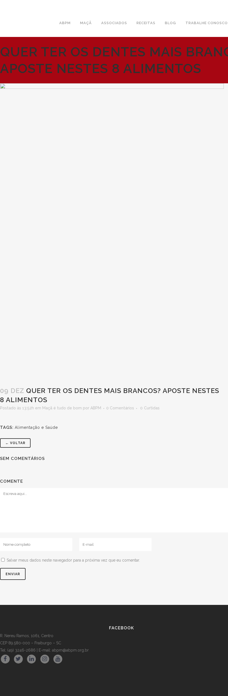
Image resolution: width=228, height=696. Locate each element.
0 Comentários (120, 408)
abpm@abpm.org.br (70, 650)
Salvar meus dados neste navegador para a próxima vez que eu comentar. (73, 560)
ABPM (95, 408)
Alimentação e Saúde (36, 427)
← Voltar (15, 443)
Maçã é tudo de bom (62, 408)
